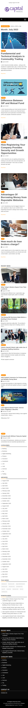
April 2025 (5, 516)
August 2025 (5, 506)
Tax (3, 471)
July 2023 (4, 569)
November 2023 (6, 559)
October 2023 (5, 561)
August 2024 (5, 536)
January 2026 (5, 493)
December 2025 (6, 495)
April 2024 (5, 546)
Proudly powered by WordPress (11, 703)
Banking (4, 448)
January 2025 (5, 523)
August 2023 (5, 566)
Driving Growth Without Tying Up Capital (13, 436)
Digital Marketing (6, 453)
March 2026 (5, 488)
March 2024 (5, 549)
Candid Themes (18, 705)
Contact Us (4, 692)
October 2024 (5, 531)
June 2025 (5, 511)
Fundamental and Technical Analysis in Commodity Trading (13, 56)
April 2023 (5, 576)
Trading (3, 50)
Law (3, 463)
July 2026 (4, 483)
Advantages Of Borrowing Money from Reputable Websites (14, 197)
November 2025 (6, 498)
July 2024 (4, 538)
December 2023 (6, 556)
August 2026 (5, 480)
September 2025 (6, 503)
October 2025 (5, 501)
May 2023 (4, 574)
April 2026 (5, 485)
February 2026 (6, 490)
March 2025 (5, 518)
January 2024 (5, 554)
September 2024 (6, 533)
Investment (5, 461)
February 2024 (6, 551)
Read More (3, 73)
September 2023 (6, 564)
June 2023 (5, 571)
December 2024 (6, 526)
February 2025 (6, 521)
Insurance (4, 458)
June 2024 (5, 541)
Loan (3, 191)
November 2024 (6, 528)
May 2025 (4, 513)
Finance (3, 97)
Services (4, 468)
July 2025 (4, 508)
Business (3, 314)
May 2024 (4, 544)
